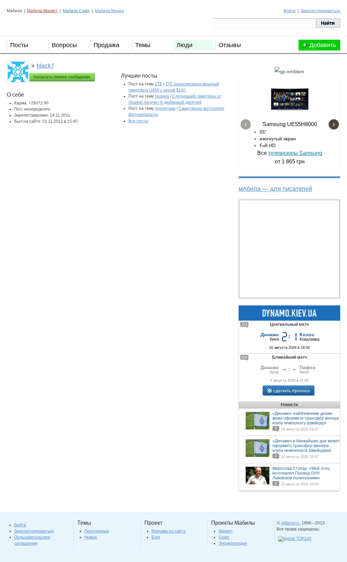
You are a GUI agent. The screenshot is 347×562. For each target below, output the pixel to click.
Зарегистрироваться (320, 10)
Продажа (106, 45)
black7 (45, 65)
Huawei (162, 96)
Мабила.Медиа (109, 10)
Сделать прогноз (291, 390)
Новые (90, 537)
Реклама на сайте (168, 531)
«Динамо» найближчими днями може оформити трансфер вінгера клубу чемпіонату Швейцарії (305, 418)
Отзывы (230, 45)
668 (244, 357)
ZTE (158, 84)
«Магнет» (290, 523)
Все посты (138, 121)
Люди (184, 45)
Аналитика (165, 108)
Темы (142, 45)
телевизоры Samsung (295, 153)
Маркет (226, 531)
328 (244, 324)
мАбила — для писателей (275, 188)
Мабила (41, 23)
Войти (289, 10)
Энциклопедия (233, 543)
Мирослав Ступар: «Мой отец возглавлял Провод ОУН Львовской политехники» (301, 473)
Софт (224, 537)
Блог (155, 537)
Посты (19, 45)
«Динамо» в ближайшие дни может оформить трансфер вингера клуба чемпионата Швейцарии (306, 446)
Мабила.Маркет (42, 10)
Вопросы (64, 45)
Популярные (96, 531)
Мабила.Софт (76, 10)
